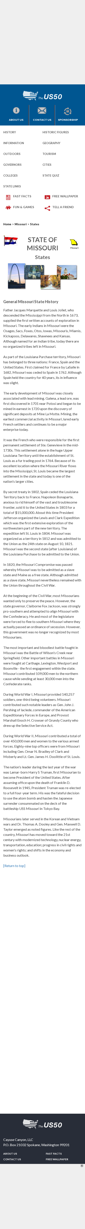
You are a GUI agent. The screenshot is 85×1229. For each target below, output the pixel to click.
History (9, 132)
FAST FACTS (22, 196)
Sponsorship (68, 119)
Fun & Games (23, 207)
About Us (16, 119)
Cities (46, 164)
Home (7, 224)
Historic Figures (55, 132)
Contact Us (42, 119)
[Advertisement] (42, 42)
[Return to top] (14, 866)
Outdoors (11, 154)
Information (13, 143)
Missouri (21, 224)
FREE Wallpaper (65, 196)
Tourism (49, 154)
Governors (12, 164)
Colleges (10, 175)
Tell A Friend (63, 207)
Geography (51, 143)
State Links (12, 186)
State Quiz (50, 175)
